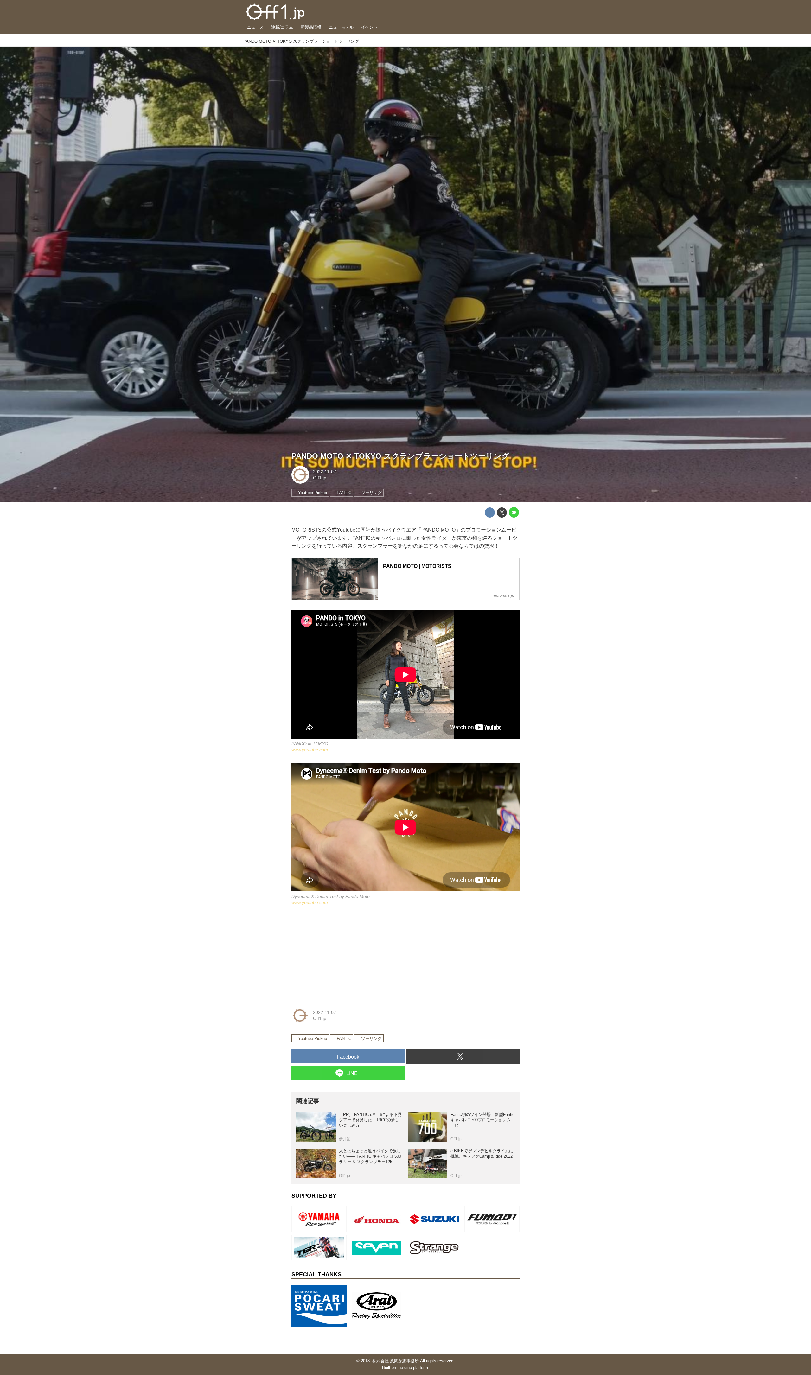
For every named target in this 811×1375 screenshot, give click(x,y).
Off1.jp (319, 477)
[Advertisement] (338, 955)
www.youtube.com (309, 749)
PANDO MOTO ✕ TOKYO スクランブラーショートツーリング (400, 456)
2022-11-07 (324, 471)
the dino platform (412, 1367)
